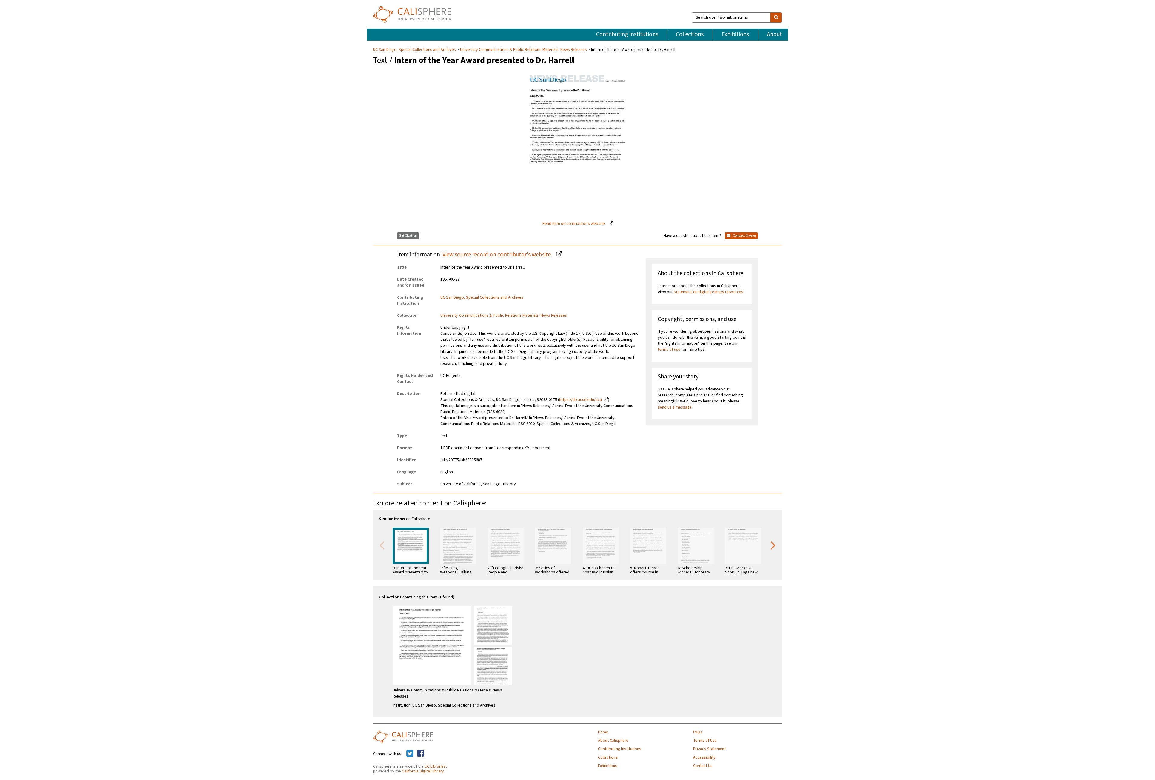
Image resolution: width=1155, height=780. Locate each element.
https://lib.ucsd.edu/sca (580, 400)
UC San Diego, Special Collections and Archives (415, 50)
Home (603, 732)
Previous (382, 544)
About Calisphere (613, 740)
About (774, 34)
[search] (776, 17)
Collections (690, 34)
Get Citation (408, 235)
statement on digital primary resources (708, 292)
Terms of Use (705, 740)
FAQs (697, 732)
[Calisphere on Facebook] (420, 754)
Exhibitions (735, 34)
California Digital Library (423, 771)
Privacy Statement (709, 749)
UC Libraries (435, 766)
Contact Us (703, 766)
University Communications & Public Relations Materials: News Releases (523, 50)
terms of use (669, 349)
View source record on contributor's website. (497, 254)
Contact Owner (744, 235)
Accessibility (704, 757)
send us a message (675, 407)
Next (773, 544)
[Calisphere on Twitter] (409, 754)
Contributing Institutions (627, 34)
